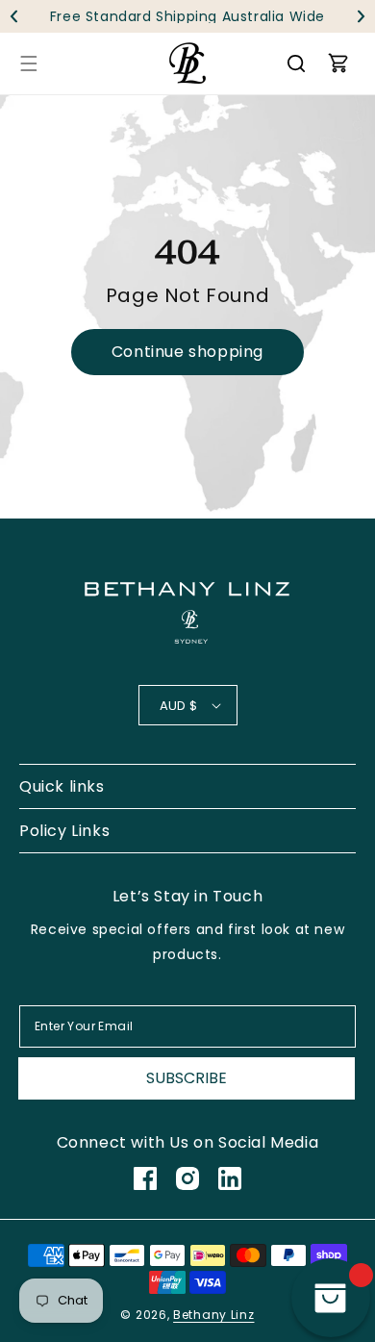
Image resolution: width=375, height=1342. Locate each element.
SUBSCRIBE (186, 1078)
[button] (361, 17)
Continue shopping (187, 352)
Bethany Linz (213, 1314)
